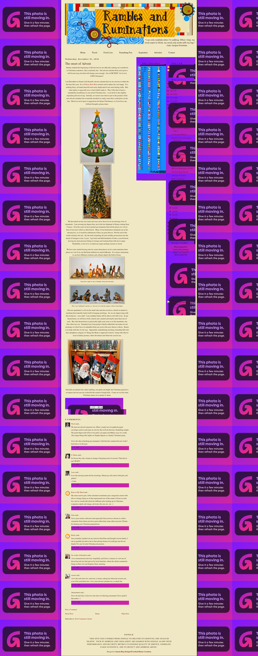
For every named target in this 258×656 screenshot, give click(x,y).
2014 (172, 94)
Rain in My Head (77, 492)
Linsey (170, 70)
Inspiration (143, 52)
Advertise (158, 52)
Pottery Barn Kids (90, 84)
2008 (172, 226)
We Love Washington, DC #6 (182, 168)
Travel (94, 52)
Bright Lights (176, 165)
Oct (173, 194)
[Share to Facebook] (99, 407)
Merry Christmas (178, 121)
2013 (172, 97)
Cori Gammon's (183, 252)
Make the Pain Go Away (180, 158)
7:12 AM (75, 567)
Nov (174, 190)
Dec (173, 111)
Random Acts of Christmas (181, 182)
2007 (172, 229)
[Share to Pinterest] (101, 407)
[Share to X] (96, 407)
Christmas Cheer (178, 161)
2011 (172, 104)
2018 (172, 83)
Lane (73, 472)
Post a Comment (71, 609)
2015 (172, 90)
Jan (173, 218)
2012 (172, 101)
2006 (172, 233)
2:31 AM (75, 447)
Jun (173, 208)
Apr (173, 211)
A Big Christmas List (179, 151)
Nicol (73, 424)
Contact (172, 52)
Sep (173, 197)
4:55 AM (75, 547)
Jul (173, 204)
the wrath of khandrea (79, 555)
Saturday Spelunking (179, 154)
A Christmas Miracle (179, 134)
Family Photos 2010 (179, 147)
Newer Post (69, 613)
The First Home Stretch (180, 172)
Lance (170, 67)
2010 (172, 108)
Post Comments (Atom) (83, 619)
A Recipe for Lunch (179, 175)
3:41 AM (75, 507)
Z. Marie (74, 455)
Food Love (108, 52)
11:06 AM (75, 585)
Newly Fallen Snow (179, 144)
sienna (73, 575)
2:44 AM (75, 464)
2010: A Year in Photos (180, 114)
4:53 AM (75, 527)
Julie (73, 515)
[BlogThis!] (93, 407)
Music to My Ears (178, 179)
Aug (174, 201)
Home (82, 52)
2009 (172, 222)
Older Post (125, 613)
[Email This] (91, 407)
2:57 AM (75, 484)
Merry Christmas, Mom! (180, 124)
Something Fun (125, 52)
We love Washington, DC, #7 (182, 117)
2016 (172, 87)
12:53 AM (75, 602)
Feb (173, 215)
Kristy (73, 535)
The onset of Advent (78, 63)
